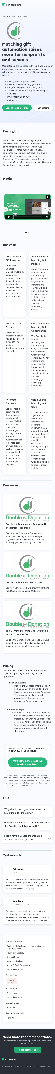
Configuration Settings (17, 108)
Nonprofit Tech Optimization (18, 965)
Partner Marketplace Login (12, 1066)
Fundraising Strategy (15, 953)
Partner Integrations (15, 969)
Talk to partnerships (27, 1050)
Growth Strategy (13, 957)
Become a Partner (31, 1066)
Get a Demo (43, 108)
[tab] (26, 232)
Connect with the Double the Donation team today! (27, 762)
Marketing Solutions (15, 961)
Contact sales (45, 1066)
